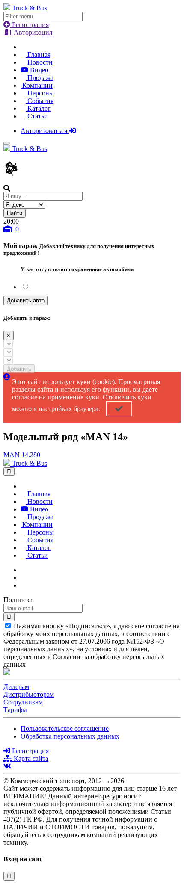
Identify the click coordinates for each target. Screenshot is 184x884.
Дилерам (16, 686)
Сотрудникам (23, 702)
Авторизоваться (45, 130)
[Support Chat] (23, 577)
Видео (38, 70)
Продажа (39, 77)
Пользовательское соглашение (65, 728)
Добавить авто (26, 300)
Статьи (37, 116)
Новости (39, 62)
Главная (38, 54)
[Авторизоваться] (6, 377)
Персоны (40, 93)
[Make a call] (23, 585)
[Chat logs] (23, 570)
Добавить (19, 369)
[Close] (9, 471)
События (39, 100)
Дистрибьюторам (28, 694)
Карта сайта (30, 758)
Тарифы (15, 709)
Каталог (38, 108)
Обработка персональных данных (70, 736)
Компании (37, 85)
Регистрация (29, 24)
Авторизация (32, 32)
